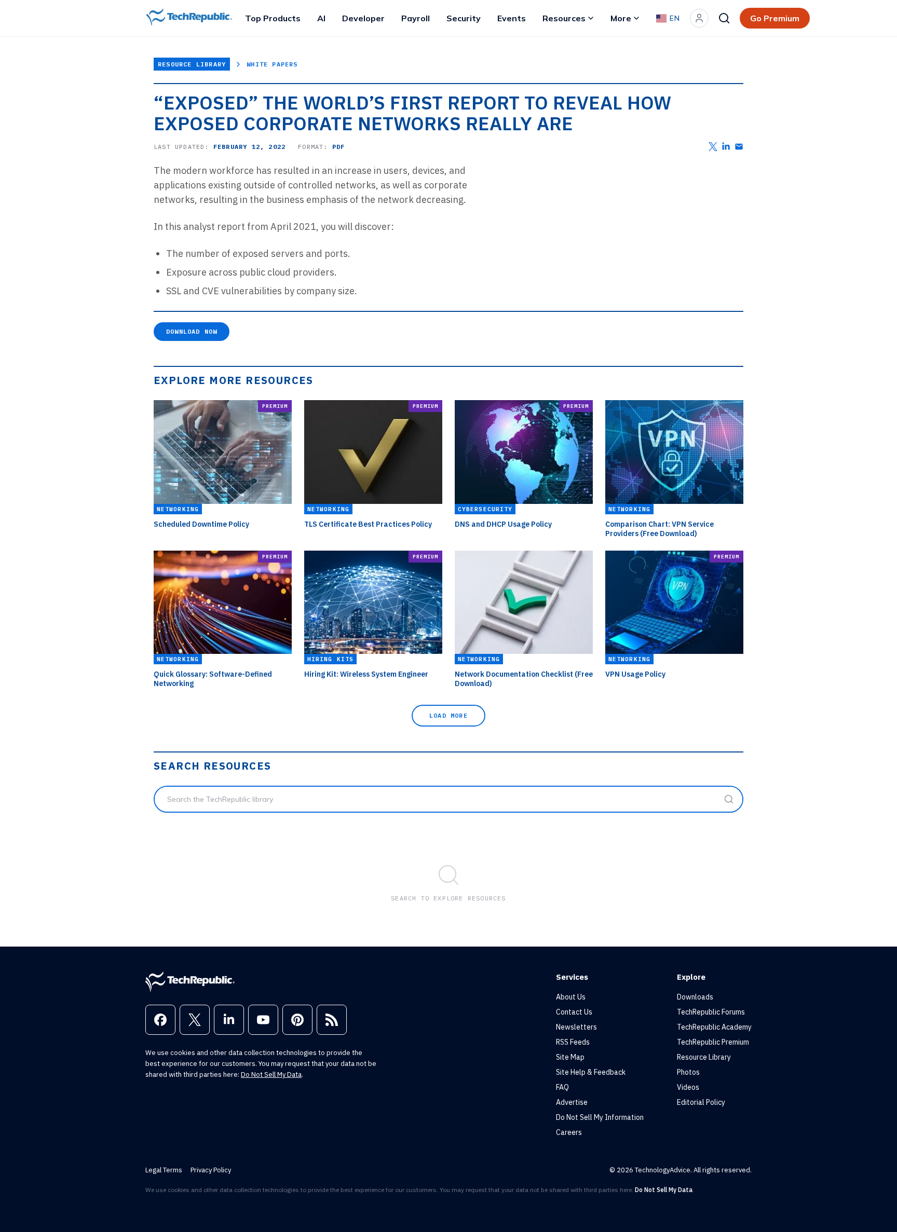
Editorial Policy (701, 1102)
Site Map (570, 1057)
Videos (688, 1087)
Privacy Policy (211, 1170)
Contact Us (574, 1012)
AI (321, 18)
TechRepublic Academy (714, 1027)
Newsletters (576, 1027)
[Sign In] (699, 18)
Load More (448, 715)
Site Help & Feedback (591, 1072)
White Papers (272, 64)
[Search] (724, 18)
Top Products (273, 18)
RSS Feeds (573, 1042)
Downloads (695, 997)
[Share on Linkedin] (726, 146)
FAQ (562, 1087)
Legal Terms (163, 1170)
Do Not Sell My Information (600, 1117)
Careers (569, 1132)
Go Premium (774, 18)
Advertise (572, 1102)
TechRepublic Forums (711, 1012)
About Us (571, 997)
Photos (688, 1072)
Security (463, 18)
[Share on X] (713, 146)
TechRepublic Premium (713, 1042)
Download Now (191, 331)
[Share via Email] (739, 146)
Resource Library (192, 64)
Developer (363, 18)
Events (511, 18)
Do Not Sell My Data (271, 1074)
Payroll (415, 18)
